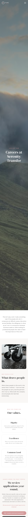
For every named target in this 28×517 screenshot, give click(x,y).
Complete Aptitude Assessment (15, 513)
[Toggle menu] (25, 3)
